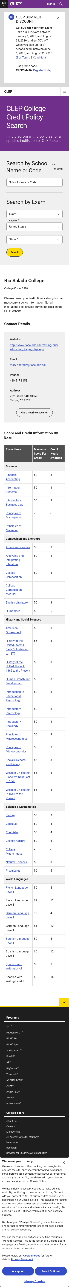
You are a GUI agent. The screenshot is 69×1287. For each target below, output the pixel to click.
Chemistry (12, 832)
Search (15, 252)
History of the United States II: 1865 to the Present (18, 666)
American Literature (18, 547)
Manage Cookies (34, 1281)
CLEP (8, 92)
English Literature (17, 602)
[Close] (64, 1162)
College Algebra (15, 841)
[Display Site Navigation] (64, 91)
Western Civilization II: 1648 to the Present (18, 794)
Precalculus (13, 870)
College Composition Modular (14, 590)
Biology (10, 815)
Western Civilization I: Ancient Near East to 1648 (18, 777)
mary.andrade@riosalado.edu (28, 365)
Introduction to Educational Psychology (15, 696)
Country (13, 220)
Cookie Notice (31, 1255)
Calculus (11, 823)
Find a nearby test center (34, 412)
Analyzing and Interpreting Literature (15, 560)
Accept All (18, 1271)
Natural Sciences (16, 862)
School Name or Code (22, 182)
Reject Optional (51, 1271)
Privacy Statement (22, 1259)
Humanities (13, 611)
